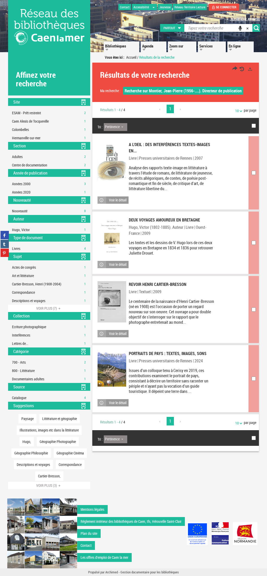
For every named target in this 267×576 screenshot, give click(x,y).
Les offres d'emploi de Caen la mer (104, 557)
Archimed (111, 572)
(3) (47, 485)
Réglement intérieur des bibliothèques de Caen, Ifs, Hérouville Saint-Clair (131, 521)
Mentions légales (92, 509)
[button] (172, 28)
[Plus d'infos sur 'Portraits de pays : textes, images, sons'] (112, 368)
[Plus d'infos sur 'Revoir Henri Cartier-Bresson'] (112, 301)
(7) (47, 308)
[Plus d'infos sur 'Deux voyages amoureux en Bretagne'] (112, 235)
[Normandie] (245, 533)
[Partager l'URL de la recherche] (235, 69)
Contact (86, 545)
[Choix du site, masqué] (153, 7)
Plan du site (89, 533)
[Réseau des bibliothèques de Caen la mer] (42, 532)
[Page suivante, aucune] (180, 109)
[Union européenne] (197, 533)
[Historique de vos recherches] (242, 69)
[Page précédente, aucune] (160, 109)
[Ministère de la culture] (220, 533)
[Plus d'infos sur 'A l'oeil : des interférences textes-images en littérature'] (112, 161)
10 (237, 110)
